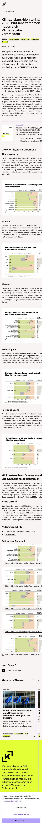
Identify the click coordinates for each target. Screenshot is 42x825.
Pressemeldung (10, 535)
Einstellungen (20, 807)
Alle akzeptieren (21, 821)
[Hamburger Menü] (39, 4)
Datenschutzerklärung (13, 801)
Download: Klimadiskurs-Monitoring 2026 (20, 531)
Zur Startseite (7, 756)
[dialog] (21, 808)
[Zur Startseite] (4, 4)
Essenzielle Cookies (21, 814)
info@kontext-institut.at (14, 670)
